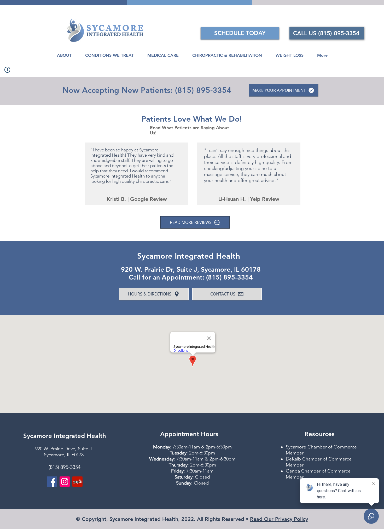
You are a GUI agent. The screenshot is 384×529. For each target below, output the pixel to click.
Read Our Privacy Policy (279, 519)
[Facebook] (52, 481)
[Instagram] (65, 481)
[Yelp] (77, 481)
